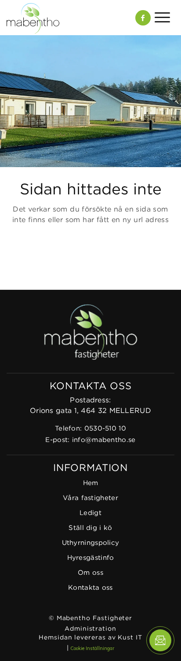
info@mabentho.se (104, 440)
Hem (90, 483)
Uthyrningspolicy (90, 543)
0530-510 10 (105, 428)
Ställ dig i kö (90, 528)
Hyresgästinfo (90, 558)
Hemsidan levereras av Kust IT (90, 637)
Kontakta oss (90, 588)
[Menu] (160, 17)
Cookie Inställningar (92, 648)
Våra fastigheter (90, 498)
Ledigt (90, 513)
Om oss (90, 573)
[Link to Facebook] (143, 18)
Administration (90, 629)
